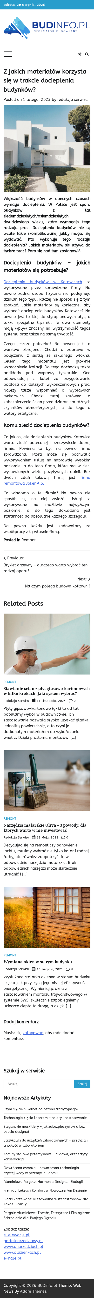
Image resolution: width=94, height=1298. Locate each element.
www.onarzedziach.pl (23, 1246)
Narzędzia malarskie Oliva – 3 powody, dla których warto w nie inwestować (45, 828)
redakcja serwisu (72, 99)
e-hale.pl (12, 1258)
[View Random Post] (79, 54)
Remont (28, 540)
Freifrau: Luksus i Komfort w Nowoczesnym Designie (45, 1190)
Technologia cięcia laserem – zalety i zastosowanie (45, 1118)
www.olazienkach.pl (22, 1252)
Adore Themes (33, 1291)
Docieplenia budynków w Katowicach (43, 282)
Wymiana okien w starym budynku (38, 961)
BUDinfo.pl (47, 1285)
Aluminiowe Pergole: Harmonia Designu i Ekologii (43, 1182)
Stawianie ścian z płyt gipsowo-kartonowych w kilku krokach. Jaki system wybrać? (47, 691)
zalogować (33, 1033)
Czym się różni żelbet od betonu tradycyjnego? (41, 1109)
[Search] (86, 54)
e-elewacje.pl (17, 1235)
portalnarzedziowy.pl (23, 1241)
